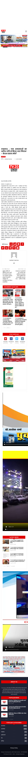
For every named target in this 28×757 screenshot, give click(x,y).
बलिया (2, 741)
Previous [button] (2, 90)
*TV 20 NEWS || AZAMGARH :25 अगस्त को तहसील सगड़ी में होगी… (17, 560)
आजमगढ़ (17, 295)
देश (2, 738)
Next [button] (25, 90)
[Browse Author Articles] (14, 255)
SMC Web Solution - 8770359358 (19, 752)
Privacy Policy (14, 748)
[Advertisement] (14, 15)
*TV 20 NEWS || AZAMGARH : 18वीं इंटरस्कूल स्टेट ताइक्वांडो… (17, 548)
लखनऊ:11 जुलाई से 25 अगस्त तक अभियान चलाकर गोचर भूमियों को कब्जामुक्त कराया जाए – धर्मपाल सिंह (20, 275)
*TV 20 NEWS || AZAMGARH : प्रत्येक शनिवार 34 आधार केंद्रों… (17, 554)
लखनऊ (2, 732)
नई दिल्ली (3, 735)
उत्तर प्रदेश (3, 156)
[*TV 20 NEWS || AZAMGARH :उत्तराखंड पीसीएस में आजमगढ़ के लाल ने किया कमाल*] (8, 313)
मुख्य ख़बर (5, 316)
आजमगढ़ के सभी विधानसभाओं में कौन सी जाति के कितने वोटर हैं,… (17, 707)
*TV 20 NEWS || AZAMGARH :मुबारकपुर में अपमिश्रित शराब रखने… (16, 541)
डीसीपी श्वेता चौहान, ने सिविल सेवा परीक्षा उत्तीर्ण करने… (17, 714)
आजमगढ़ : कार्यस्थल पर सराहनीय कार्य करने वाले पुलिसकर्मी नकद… (17, 701)
